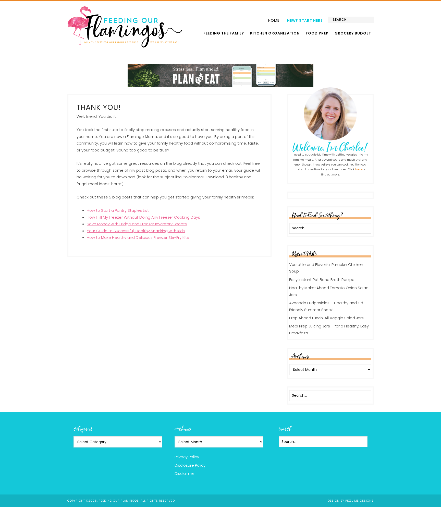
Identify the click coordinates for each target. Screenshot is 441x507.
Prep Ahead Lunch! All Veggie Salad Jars (326, 318)
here (359, 169)
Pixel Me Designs (359, 501)
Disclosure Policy (190, 465)
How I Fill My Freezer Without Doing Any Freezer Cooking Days (143, 217)
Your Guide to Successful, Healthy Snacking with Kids (136, 230)
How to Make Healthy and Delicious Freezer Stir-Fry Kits (138, 237)
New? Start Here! (305, 20)
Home (273, 20)
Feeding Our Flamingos (124, 27)
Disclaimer (184, 473)
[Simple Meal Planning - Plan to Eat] (220, 84)
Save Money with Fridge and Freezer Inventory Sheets (137, 224)
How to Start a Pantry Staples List (118, 210)
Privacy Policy (187, 456)
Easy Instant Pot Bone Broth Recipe (321, 279)
